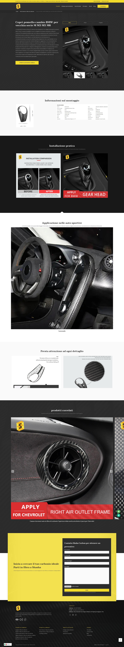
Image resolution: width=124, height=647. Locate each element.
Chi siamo (85, 6)
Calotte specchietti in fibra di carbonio (24, 633)
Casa (17, 11)
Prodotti (58, 6)
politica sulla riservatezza (99, 644)
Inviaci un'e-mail (105, 1)
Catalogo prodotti (43, 633)
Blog (94, 6)
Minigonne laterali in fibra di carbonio (24, 637)
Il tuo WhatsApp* (68, 560)
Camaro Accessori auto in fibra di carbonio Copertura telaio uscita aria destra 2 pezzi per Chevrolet (62, 521)
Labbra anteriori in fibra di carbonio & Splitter (26, 635)
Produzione (65, 631)
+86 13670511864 (96, 1)
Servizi (90, 6)
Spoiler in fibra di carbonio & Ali (22, 631)
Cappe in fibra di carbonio (21, 630)
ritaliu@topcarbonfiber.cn (78, 610)
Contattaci (103, 6)
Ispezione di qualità (67, 633)
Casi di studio (78, 6)
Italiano (8, 644)
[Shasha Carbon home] (18, 6)
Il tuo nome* (67, 549)
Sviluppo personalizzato (67, 6)
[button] (65, 176)
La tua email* (67, 555)
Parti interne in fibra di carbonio (27, 11)
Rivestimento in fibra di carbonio (46, 631)
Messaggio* (67, 566)
